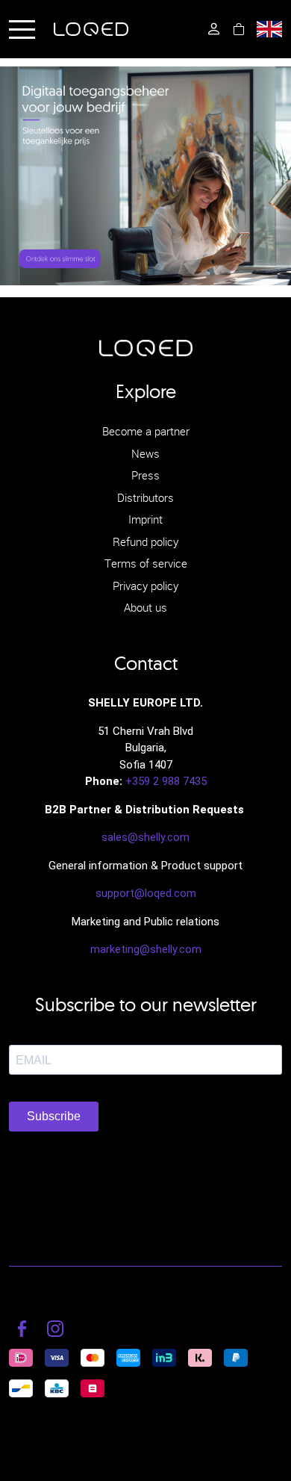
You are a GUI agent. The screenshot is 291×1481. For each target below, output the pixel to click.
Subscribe (54, 1116)
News (145, 453)
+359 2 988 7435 (166, 781)
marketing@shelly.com (145, 949)
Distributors (145, 497)
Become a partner (146, 430)
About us (145, 607)
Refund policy (145, 541)
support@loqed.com (146, 893)
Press (145, 475)
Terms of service (145, 563)
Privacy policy (145, 585)
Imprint (145, 519)
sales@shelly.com (145, 837)
